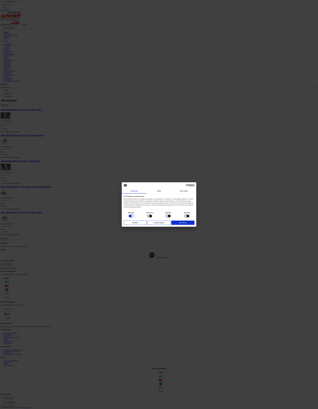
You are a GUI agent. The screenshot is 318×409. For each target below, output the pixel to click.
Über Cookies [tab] (184, 191)
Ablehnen (135, 222)
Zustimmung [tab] (134, 191)
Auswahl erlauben (159, 222)
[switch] (149, 216)
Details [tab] (159, 191)
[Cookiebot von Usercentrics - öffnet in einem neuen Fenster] (187, 185)
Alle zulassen (183, 222)
